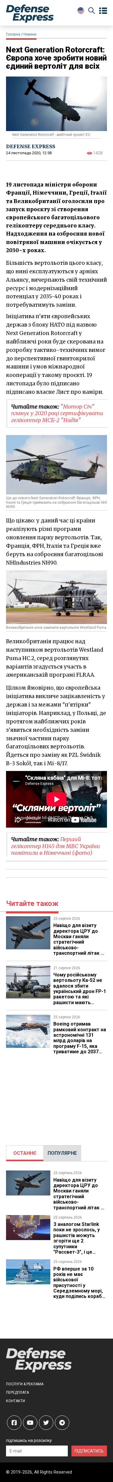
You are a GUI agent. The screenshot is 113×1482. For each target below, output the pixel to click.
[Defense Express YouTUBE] (30, 1422)
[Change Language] (80, 10)
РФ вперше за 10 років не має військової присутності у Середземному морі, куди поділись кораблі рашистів (79, 1285)
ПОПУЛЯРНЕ (62, 1153)
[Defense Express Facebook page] (14, 1422)
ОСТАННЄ (24, 1153)
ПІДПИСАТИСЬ (89, 1451)
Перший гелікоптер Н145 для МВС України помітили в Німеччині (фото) (55, 846)
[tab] (25, 1153)
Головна (13, 34)
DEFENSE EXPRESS (30, 146)
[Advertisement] (56, 1097)
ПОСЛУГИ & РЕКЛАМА (24, 1384)
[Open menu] (103, 11)
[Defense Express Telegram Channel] (62, 1422)
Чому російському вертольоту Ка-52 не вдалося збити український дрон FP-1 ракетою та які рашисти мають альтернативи (79, 991)
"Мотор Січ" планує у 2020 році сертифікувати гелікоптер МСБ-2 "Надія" (57, 413)
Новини (30, 34)
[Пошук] (91, 11)
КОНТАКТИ (15, 1401)
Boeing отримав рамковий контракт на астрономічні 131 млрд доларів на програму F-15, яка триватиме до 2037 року (79, 1040)
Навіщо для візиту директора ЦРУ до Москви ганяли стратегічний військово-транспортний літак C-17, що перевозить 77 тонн (79, 945)
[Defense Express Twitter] (46, 1422)
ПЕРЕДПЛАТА (17, 1392)
